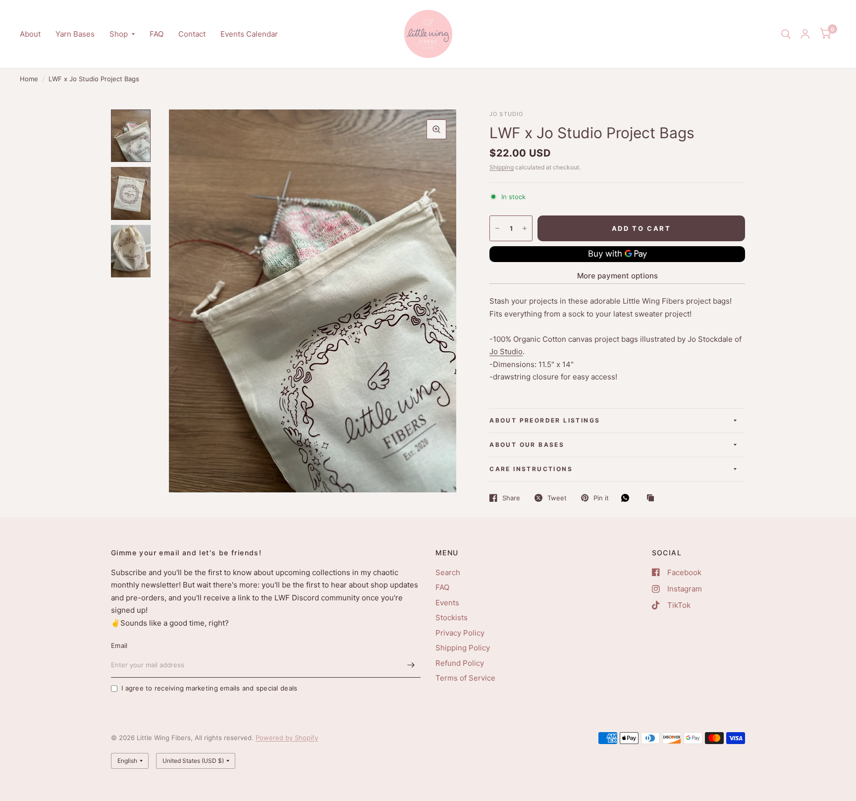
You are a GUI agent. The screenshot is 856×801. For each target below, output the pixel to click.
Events (447, 602)
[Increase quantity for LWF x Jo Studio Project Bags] (524, 228)
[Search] (786, 34)
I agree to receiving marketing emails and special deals (209, 688)
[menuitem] (34, 34)
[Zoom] (436, 129)
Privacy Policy (459, 633)
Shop (118, 34)
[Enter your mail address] (411, 665)
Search (447, 572)
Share (511, 498)
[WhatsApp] (627, 498)
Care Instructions (531, 469)
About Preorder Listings (544, 420)
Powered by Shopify (287, 738)
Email (119, 645)
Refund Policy (459, 663)
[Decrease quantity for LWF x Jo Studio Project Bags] (497, 228)
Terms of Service (465, 678)
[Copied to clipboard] (652, 498)
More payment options (617, 275)
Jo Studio (506, 351)
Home (29, 79)
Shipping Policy (462, 647)
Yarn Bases (75, 34)
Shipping (501, 167)
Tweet (557, 498)
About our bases (526, 444)
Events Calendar (249, 34)
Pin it (601, 498)
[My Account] (805, 34)
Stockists (451, 617)
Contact (192, 34)
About (30, 34)
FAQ (156, 34)
